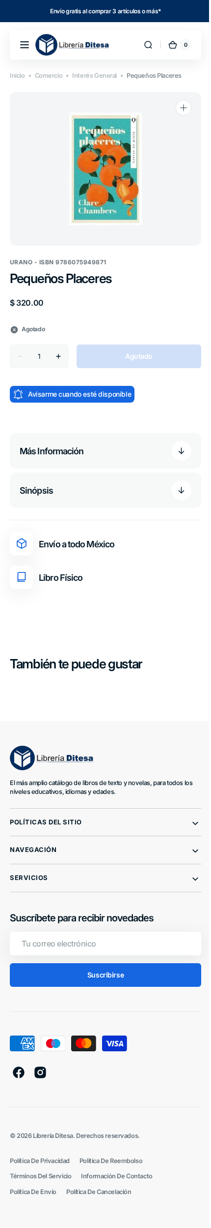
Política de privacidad (40, 1161)
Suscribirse (101, 975)
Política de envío (33, 1192)
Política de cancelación (98, 1192)
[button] (24, 45)
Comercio (49, 75)
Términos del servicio (40, 1176)
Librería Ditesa (53, 1135)
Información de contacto (116, 1176)
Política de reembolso (110, 1161)
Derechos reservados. (108, 1135)
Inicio (17, 75)
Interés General (94, 75)
